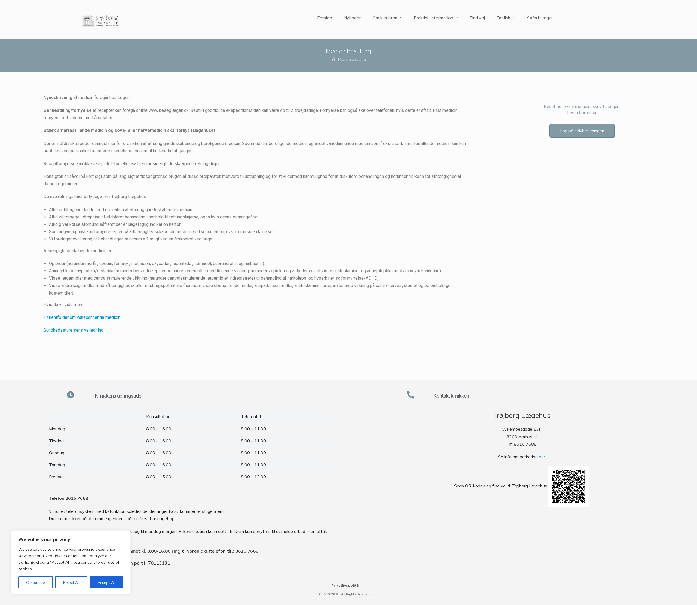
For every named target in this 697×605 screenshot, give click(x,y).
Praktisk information (433, 18)
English (503, 18)
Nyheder (352, 18)
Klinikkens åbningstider (119, 396)
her (542, 456)
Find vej (477, 18)
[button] (582, 131)
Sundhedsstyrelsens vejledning (73, 330)
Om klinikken (384, 18)
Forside (324, 18)
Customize (35, 582)
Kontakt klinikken (451, 396)
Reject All (71, 582)
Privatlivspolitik (345, 585)
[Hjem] (333, 59)
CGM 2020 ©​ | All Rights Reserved (345, 594)
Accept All (106, 582)
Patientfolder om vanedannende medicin (82, 317)
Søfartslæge (539, 18)
